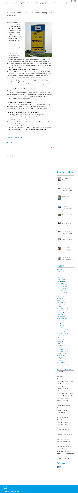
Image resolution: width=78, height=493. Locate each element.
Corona (66, 381)
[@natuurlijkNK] (60, 467)
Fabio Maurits (60, 383)
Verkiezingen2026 (61, 427)
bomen (65, 449)
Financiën (66, 383)
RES (70, 415)
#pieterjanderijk (60, 371)
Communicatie (60, 381)
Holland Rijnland (61, 391)
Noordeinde (59, 403)
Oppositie (68, 405)
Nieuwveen (65, 400)
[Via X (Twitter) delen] (11, 142)
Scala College (60, 424)
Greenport (59, 388)
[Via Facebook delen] (7, 142)
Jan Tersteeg (71, 391)
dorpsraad (59, 458)
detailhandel (69, 456)
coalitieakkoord (60, 453)
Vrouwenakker (60, 429)
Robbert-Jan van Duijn (62, 422)
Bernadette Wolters (61, 379)
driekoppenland (66, 458)
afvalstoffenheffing (68, 434)
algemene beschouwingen (63, 439)
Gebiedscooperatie (61, 386)
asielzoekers (60, 444)
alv (70, 439)
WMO (66, 429)
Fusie (71, 383)
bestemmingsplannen (69, 444)
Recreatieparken (65, 417)
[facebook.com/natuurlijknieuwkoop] (58, 467)
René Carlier (10, 137)
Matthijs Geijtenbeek (67, 396)
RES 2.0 (59, 417)
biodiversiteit (60, 449)
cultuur (58, 456)
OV (64, 403)
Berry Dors (69, 379)
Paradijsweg (60, 408)
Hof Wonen (65, 388)
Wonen (68, 432)
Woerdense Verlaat (61, 432)
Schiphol (66, 424)
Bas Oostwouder (61, 376)
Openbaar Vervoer (20, 137)
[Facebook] (72, 1)
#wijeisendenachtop (61, 374)
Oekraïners (68, 403)
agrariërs (59, 437)
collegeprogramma (69, 453)
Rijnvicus (66, 420)
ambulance (59, 441)
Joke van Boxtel (64, 393)
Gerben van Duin (70, 386)
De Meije (71, 381)
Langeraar (59, 396)
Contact (5, 488)
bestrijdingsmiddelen (62, 446)
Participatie (66, 408)
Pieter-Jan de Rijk (61, 412)
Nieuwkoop (59, 400)
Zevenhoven (60, 434)
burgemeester (60, 451)
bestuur (69, 446)
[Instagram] (75, 1)
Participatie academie (62, 410)
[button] (39, 3)
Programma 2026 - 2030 (62, 415)
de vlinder (63, 456)
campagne (67, 451)
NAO (58, 398)
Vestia (67, 427)
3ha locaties (69, 374)
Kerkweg (71, 393)
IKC (66, 391)
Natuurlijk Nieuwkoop (65, 398)
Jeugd (58, 393)
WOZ (69, 429)
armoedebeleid (66, 441)
